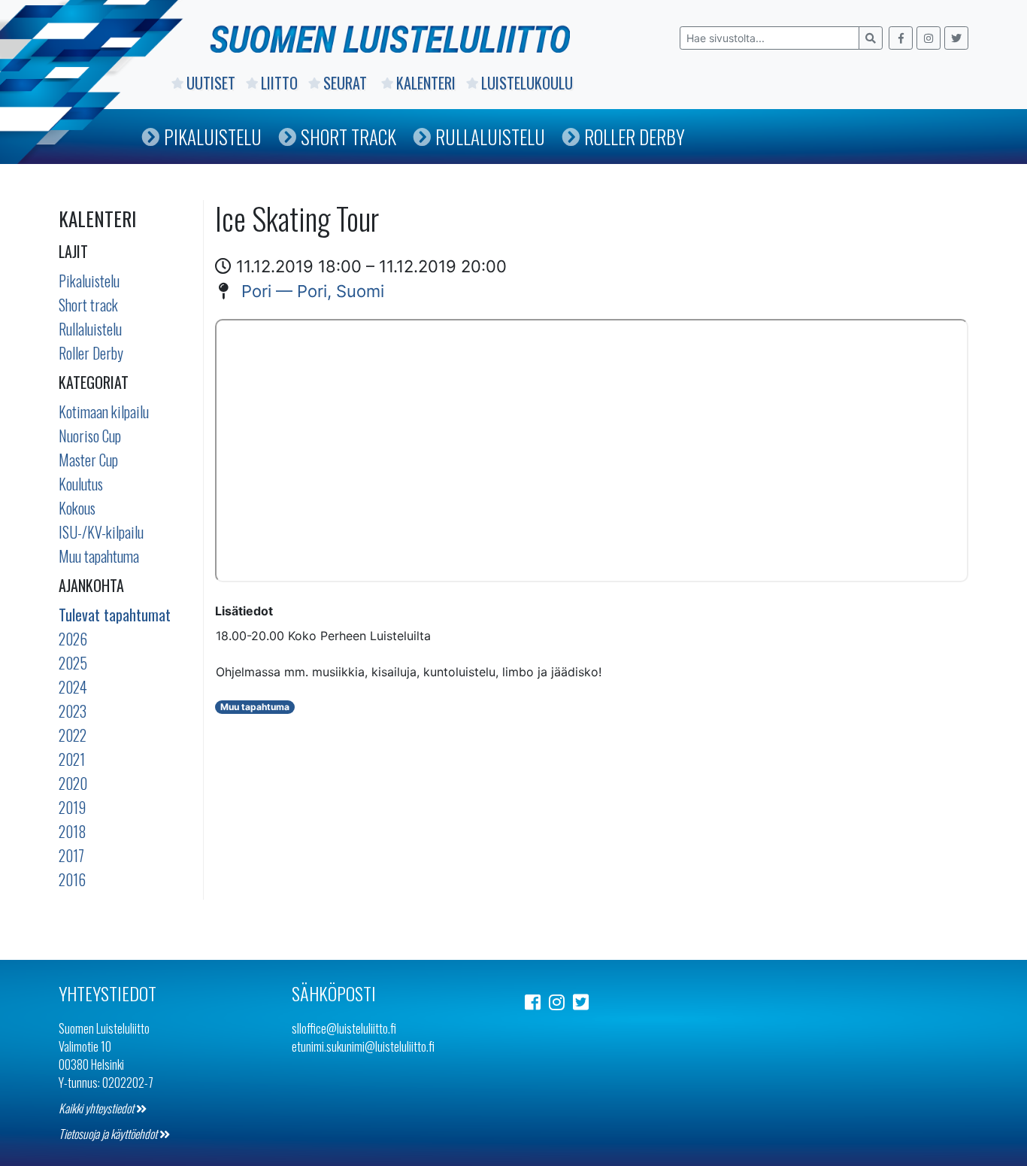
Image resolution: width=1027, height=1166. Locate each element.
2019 (72, 807)
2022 (72, 735)
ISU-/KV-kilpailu (101, 532)
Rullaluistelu (490, 136)
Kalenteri (426, 82)
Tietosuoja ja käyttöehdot (109, 1134)
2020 (73, 783)
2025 (73, 662)
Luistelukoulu (527, 82)
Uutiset (210, 82)
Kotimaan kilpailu (104, 411)
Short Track (348, 136)
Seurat (347, 82)
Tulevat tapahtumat (115, 614)
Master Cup (88, 459)
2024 (73, 687)
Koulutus (81, 483)
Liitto (279, 82)
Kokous (77, 507)
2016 (72, 879)
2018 (72, 831)
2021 (72, 759)
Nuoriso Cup (90, 435)
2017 (71, 855)
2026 (73, 638)
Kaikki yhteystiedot (97, 1108)
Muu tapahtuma (99, 556)
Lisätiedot (244, 610)
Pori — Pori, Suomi (312, 291)
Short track (88, 304)
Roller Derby (634, 136)
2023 (72, 711)
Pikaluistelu (213, 136)
